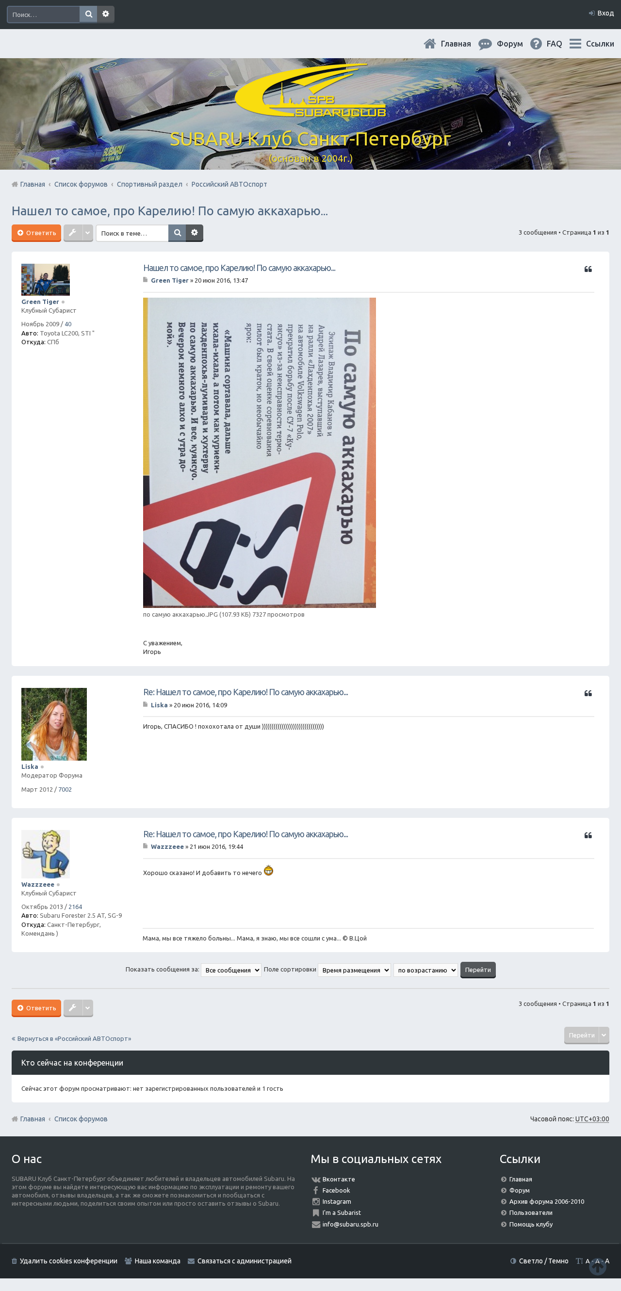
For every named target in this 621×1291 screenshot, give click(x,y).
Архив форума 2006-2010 (546, 1201)
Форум (519, 1190)
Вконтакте (339, 1179)
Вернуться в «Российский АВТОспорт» (74, 1038)
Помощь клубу (531, 1224)
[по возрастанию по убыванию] (426, 969)
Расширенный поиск (105, 14)
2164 (75, 906)
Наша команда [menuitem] (157, 1261)
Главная (464, 43)
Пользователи (531, 1212)
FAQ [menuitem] (562, 43)
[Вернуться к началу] (597, 1266)
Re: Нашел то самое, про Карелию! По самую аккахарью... (245, 692)
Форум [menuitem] (518, 43)
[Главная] (310, 111)
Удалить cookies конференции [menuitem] (68, 1261)
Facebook (336, 1190)
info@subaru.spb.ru (350, 1224)
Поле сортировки (291, 969)
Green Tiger (40, 301)
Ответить (40, 232)
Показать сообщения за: (163, 969)
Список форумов (81, 1119)
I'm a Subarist (342, 1212)
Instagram (337, 1201)
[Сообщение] (146, 280)
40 (68, 323)
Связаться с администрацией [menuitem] (244, 1261)
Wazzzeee (37, 884)
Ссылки (600, 43)
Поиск (88, 14)
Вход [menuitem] (606, 13)
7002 (65, 789)
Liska (29, 766)
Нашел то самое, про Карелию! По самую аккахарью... (170, 211)
